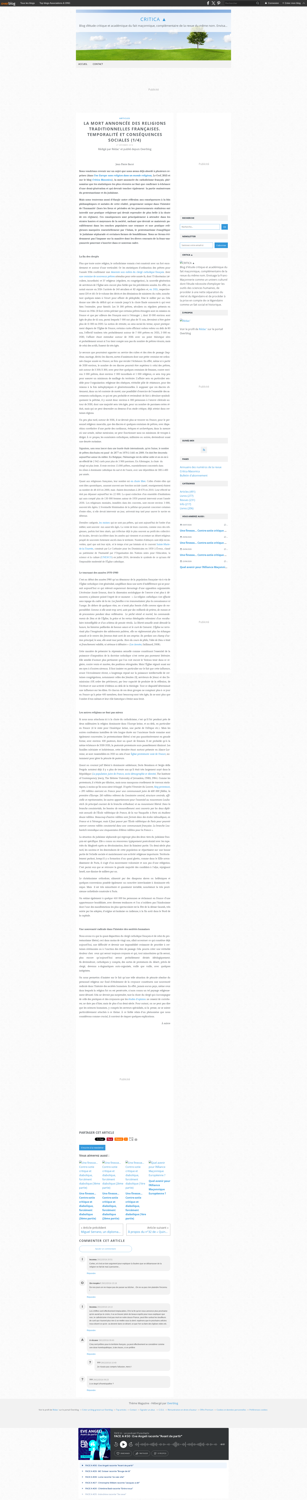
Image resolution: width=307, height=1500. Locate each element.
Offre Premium (206, 1409)
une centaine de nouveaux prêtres (97, 276)
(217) (185, 504)
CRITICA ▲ (153, 19)
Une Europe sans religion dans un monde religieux (123, 175)
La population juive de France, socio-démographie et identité (124, 773)
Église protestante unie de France (148, 754)
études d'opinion (137, 999)
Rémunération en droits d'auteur (182, 1409)
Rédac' (203, 329)
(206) (186, 508)
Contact (98, 64)
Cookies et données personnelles (231, 1409)
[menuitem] (83, 64)
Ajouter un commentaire (105, 1249)
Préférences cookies (258, 1409)
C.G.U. (161, 1409)
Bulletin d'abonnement (194, 475)
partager (143, 1453)
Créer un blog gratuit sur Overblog (97, 1409)
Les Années (136, 644)
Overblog (172, 1403)
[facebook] (208, 3)
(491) (187, 491)
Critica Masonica (102, 179)
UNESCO (106, 557)
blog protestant (162, 786)
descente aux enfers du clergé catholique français (137, 272)
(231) (187, 500)
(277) (186, 496)
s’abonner (125, 1453)
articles (124, 118)
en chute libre (138, 481)
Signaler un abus (147, 1409)
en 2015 (154, 289)
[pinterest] (219, 3)
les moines (104, 522)
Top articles (121, 1409)
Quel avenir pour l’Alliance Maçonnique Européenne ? (214, 567)
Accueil (82, 64)
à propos (162, 1453)
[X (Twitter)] (213, 3)
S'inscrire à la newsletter (92, 1147)
